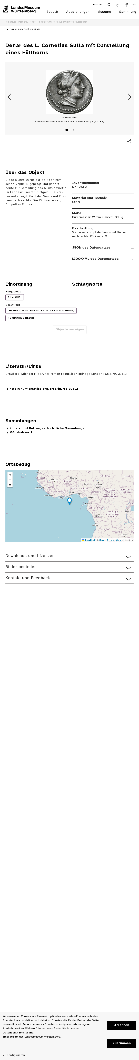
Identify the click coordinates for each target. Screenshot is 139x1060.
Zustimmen (122, 1043)
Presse (97, 4)
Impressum (10, 1036)
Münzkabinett (20, 432)
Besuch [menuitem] (52, 12)
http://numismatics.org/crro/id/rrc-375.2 (43, 389)
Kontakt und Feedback (27, 578)
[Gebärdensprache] (126, 5)
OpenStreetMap (110, 540)
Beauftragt (12, 304)
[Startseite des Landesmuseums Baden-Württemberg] (21, 13)
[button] (69, 502)
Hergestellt (13, 291)
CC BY (99, 121)
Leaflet (89, 540)
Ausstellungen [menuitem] (77, 12)
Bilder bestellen (21, 567)
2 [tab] (72, 130)
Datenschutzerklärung (18, 1032)
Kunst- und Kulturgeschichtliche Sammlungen (48, 428)
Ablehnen (121, 1025)
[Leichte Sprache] (117, 5)
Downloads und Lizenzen (30, 556)
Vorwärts (129, 97)
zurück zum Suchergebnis (24, 29)
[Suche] (108, 5)
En (134, 4)
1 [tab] (67, 130)
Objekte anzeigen (69, 329)
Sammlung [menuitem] (127, 12)
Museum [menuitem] (104, 12)
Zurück (9, 97)
